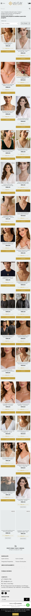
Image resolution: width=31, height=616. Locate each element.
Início (2, 12)
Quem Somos (5, 558)
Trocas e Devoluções (21, 561)
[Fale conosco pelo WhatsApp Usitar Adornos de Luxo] (28, 605)
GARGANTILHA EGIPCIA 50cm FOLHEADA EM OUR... (23, 282)
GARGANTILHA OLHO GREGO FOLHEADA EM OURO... (23, 363)
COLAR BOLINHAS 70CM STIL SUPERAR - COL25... (8, 431)
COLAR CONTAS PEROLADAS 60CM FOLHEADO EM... (7, 151)
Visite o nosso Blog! (8, 586)
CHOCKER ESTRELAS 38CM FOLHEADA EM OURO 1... (8, 458)
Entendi (15, 614)
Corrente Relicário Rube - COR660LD (23, 78)
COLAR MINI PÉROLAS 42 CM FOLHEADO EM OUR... (23, 149)
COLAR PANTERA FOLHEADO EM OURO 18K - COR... (23, 51)
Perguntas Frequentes (7, 561)
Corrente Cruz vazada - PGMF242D (23, 431)
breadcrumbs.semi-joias (11, 12)
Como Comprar (19, 558)
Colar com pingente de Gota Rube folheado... (23, 213)
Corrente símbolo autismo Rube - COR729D (8, 217)
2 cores (23, 496)
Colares (19, 12)
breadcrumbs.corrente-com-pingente (10, 13)
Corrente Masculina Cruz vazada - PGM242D (8, 492)
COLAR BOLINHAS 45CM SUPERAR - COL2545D (8, 405)
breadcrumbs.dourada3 (7, 15)
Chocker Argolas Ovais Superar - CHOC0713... (23, 405)
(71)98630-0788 (7, 582)
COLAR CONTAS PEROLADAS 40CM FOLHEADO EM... (7, 531)
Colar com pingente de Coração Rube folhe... (8, 243)
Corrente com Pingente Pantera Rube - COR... (23, 531)
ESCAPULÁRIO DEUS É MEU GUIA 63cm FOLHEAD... (8, 336)
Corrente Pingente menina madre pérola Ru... (23, 251)
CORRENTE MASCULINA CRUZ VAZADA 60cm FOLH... (23, 309)
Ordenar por (3, 20)
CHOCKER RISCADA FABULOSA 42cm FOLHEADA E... (8, 370)
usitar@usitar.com (7, 584)
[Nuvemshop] (15, 606)
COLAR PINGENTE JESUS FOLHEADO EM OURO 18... (23, 119)
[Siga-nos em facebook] (6, 596)
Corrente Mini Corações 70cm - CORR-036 (23, 466)
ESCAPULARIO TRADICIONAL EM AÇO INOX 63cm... (8, 309)
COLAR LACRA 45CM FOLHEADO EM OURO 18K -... (8, 185)
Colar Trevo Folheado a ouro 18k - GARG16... (23, 500)
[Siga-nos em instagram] (2, 596)
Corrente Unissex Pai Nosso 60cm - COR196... (8, 278)
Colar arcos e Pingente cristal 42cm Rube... (8, 85)
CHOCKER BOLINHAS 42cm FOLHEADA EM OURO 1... (8, 112)
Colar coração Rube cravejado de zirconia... (23, 183)
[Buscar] (29, 9)
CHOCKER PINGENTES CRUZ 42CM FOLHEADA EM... (23, 336)
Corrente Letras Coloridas (8, 44)
